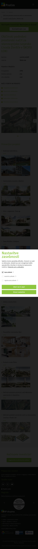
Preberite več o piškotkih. (16, 267)
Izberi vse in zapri (19, 287)
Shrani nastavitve (19, 292)
